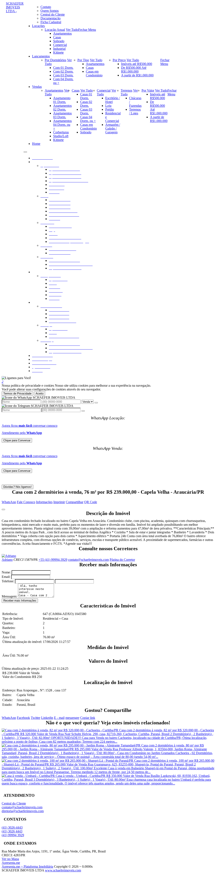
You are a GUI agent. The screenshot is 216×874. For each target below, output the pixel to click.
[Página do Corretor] (9, 556)
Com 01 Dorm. (63, 67)
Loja (108, 105)
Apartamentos (62, 33)
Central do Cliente (14, 803)
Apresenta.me (11, 863)
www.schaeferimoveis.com (63, 870)
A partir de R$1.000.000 (137, 75)
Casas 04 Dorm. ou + (88, 119)
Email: (6, 577)
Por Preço (119, 60)
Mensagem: (9, 596)
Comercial (60, 45)
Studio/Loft (60, 136)
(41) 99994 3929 (13, 835)
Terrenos (126, 90)
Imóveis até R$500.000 (136, 64)
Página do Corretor (122, 559)
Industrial (59, 48)
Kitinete (58, 52)
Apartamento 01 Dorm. (61, 100)
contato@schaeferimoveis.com (88, 559)
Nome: (6, 572)
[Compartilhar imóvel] (3, 509)
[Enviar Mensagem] (83, 411)
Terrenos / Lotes (135, 111)
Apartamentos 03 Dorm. (62, 115)
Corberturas (61, 132)
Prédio (109, 109)
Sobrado (58, 41)
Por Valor (148, 90)
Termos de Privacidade (17, 393)
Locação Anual (55, 29)
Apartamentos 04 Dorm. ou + (62, 124)
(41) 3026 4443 (12, 831)
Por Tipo (83, 60)
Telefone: (8, 581)
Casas (57, 37)
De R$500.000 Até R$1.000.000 (133, 69)
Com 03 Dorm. (63, 75)
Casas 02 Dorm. (86, 103)
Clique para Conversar (16, 440)
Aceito (39, 393)
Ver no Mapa (10, 859)
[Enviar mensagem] (96, 402)
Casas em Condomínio (94, 73)
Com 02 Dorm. (63, 71)
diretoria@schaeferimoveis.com (23, 811)
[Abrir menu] (25, 151)
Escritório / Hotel (112, 100)
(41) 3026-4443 (12, 827)
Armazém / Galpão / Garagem (112, 128)
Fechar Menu (87, 29)
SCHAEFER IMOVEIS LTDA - (15, 7)
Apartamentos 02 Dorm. (62, 107)
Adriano (7, 559)
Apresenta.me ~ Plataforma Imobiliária (27, 866)
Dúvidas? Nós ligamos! (17, 486)
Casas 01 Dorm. (86, 96)
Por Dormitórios (55, 60)
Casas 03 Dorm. (86, 111)
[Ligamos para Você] (16, 378)
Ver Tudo (72, 29)
